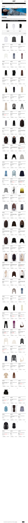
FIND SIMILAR (8, 50)
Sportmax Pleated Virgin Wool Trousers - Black (13, 97)
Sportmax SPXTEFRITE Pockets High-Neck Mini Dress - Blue (21, 180)
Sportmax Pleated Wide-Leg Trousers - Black (13, 130)
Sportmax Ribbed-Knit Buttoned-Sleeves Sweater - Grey (5, 197)
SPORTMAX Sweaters (4, 348)
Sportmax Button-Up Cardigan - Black (5, 298)
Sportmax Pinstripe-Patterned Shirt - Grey (14, 46)
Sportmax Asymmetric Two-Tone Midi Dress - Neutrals (5, 97)
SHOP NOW (4, 50)
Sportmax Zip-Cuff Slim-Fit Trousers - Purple (13, 331)
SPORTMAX (3, 61)
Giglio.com (3, 233)
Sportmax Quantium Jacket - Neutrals (13, 298)
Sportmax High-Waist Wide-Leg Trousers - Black (21, 46)
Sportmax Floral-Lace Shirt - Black (21, 348)
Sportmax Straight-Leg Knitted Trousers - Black (5, 331)
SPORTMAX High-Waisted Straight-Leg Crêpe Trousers (14, 416)
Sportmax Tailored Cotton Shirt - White (5, 46)
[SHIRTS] (13, 26)
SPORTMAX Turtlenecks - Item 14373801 (5, 466)
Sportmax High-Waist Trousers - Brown (13, 382)
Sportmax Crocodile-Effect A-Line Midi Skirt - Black (21, 214)
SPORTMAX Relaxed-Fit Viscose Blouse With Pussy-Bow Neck (13, 264)
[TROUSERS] (7, 26)
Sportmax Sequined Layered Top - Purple (13, 466)
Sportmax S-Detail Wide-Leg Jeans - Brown (22, 500)
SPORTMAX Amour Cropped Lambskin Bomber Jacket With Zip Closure (13, 214)
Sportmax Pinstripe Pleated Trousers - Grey (13, 449)
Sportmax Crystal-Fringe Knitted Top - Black (13, 113)
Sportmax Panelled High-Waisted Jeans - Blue (5, 500)
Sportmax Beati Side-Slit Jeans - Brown (21, 80)
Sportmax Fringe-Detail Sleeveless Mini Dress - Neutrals (13, 517)
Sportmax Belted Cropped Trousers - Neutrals (6, 517)
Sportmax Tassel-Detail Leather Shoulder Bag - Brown (21, 331)
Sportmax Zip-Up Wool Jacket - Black (5, 315)
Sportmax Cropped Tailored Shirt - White (5, 63)
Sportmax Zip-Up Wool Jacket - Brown (13, 281)
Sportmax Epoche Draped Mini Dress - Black (13, 399)
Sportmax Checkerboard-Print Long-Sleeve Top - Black (13, 365)
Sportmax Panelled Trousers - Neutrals (21, 315)
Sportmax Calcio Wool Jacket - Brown (13, 231)
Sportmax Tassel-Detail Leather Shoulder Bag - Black (21, 449)
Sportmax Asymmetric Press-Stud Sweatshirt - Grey (21, 164)
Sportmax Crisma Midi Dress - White (21, 483)
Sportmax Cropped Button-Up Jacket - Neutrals (5, 483)
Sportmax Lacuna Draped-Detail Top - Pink (21, 517)
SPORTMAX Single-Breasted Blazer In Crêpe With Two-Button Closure (6, 231)
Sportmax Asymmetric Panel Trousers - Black (5, 80)
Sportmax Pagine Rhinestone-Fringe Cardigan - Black (13, 247)
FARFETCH (3, 82)
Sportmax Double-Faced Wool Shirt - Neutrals (22, 382)
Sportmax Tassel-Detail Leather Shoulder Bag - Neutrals (21, 365)
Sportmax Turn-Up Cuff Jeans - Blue (5, 180)
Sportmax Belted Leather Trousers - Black (14, 315)
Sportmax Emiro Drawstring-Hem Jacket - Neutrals (21, 466)
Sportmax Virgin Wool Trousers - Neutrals (5, 113)
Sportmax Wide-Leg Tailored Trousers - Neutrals (21, 97)
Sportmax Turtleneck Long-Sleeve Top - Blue (13, 180)
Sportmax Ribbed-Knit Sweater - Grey (5, 214)
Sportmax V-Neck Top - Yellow (21, 197)
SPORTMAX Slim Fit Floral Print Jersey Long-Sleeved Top (21, 264)
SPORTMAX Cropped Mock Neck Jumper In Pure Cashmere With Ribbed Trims (5, 248)
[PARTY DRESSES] (20, 26)
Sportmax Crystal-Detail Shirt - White (21, 416)
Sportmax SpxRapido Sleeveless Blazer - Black (5, 164)
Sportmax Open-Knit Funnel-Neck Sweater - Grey (13, 197)
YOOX (2, 351)
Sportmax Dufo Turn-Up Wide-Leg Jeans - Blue (5, 365)
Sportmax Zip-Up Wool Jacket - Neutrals (13, 348)
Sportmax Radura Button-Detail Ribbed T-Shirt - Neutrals (5, 382)
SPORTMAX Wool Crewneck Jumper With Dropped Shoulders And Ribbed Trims (5, 147)
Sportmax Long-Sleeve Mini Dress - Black (14, 433)
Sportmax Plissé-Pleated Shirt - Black (21, 433)
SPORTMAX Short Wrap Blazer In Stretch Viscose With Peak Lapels (21, 130)
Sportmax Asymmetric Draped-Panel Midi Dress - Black (13, 80)
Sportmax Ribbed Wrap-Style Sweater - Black (21, 247)
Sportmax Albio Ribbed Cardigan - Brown (21, 147)
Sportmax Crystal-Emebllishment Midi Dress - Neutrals (5, 449)
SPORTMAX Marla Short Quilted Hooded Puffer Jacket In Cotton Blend (21, 281)
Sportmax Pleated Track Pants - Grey (5, 130)
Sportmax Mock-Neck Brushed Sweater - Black (13, 164)
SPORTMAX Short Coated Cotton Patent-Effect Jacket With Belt (21, 231)
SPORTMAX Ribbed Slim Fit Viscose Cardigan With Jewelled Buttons (14, 147)
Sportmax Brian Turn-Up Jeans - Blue (13, 63)
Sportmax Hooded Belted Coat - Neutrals (5, 281)
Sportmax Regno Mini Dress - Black (6, 432)
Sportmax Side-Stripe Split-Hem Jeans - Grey (21, 113)
